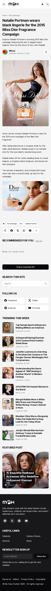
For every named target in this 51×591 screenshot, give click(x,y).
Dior (21, 224)
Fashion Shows (33, 536)
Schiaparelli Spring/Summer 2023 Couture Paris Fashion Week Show (30, 341)
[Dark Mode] (42, 4)
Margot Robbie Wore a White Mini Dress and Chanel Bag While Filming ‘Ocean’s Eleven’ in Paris (31, 403)
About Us (6, 579)
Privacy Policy (27, 579)
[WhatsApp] (24, 230)
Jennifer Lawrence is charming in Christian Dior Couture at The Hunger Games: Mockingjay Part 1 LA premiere (32, 356)
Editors (16, 579)
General (5, 541)
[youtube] (26, 520)
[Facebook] (11, 230)
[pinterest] (19, 520)
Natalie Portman (31, 224)
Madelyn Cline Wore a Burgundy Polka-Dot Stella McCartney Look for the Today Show (32, 419)
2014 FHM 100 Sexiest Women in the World (32, 388)
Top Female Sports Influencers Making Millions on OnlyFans (31, 326)
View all (38, 241)
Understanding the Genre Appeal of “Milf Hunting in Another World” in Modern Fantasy (29, 372)
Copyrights (40, 579)
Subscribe (41, 556)
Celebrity (6, 536)
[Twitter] (17, 230)
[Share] (46, 52)
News (29, 541)
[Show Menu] (3, 4)
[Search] (47, 4)
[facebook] (5, 520)
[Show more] (36, 230)
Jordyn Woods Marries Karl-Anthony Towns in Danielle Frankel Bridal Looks (30, 433)
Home (4, 15)
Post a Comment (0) (26, 267)
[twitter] (12, 520)
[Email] (30, 230)
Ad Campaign (14, 15)
